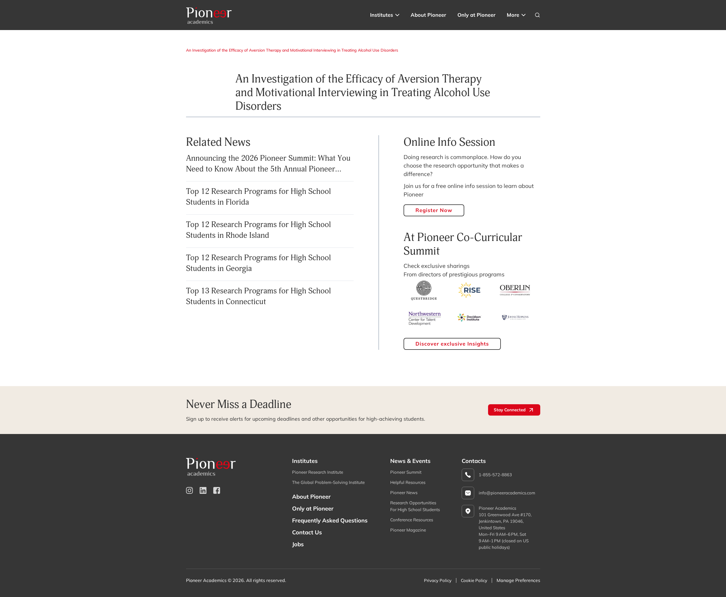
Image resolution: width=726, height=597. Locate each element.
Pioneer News (403, 492)
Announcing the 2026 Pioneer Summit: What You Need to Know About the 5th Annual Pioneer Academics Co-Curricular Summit (268, 168)
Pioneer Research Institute (317, 472)
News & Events (410, 460)
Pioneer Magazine (408, 530)
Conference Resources (411, 519)
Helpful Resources (407, 482)
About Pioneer (428, 15)
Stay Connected (509, 409)
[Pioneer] (209, 15)
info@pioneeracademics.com (507, 493)
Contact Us (307, 532)
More (513, 15)
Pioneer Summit (405, 472)
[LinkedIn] (203, 490)
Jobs (298, 544)
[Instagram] (189, 490)
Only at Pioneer (476, 15)
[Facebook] (216, 490)
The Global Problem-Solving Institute (328, 482)
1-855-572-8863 (495, 474)
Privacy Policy (437, 580)
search (537, 15)
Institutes (381, 15)
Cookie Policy (474, 580)
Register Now (433, 210)
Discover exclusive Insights (452, 343)
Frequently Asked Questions (330, 520)
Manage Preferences (518, 580)
